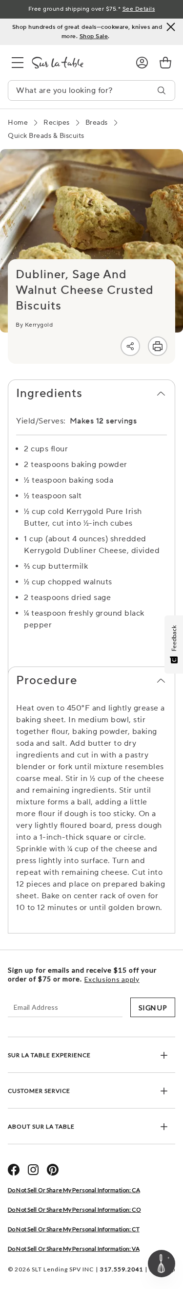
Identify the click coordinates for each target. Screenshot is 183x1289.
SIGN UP (153, 1007)
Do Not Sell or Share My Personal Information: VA (74, 1248)
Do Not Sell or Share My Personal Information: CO (74, 1209)
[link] (165, 62)
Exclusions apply (112, 979)
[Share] (130, 346)
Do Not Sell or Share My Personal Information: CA (74, 1190)
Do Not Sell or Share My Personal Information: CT (74, 1229)
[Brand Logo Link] (76, 62)
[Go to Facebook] (14, 1170)
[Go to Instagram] (33, 1170)
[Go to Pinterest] (53, 1170)
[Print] (157, 346)
